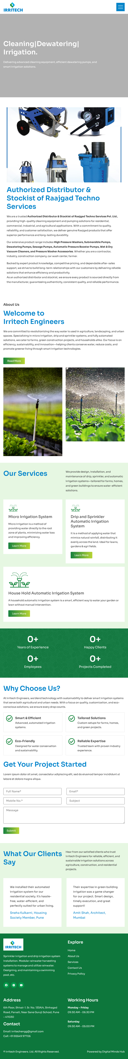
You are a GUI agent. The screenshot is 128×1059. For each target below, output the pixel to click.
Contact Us (75, 967)
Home (71, 950)
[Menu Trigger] (120, 7)
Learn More (19, 545)
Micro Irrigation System (30, 516)
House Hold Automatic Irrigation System (46, 593)
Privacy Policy (76, 973)
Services (73, 962)
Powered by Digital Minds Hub (106, 1051)
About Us (73, 956)
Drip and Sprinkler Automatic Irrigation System (90, 521)
